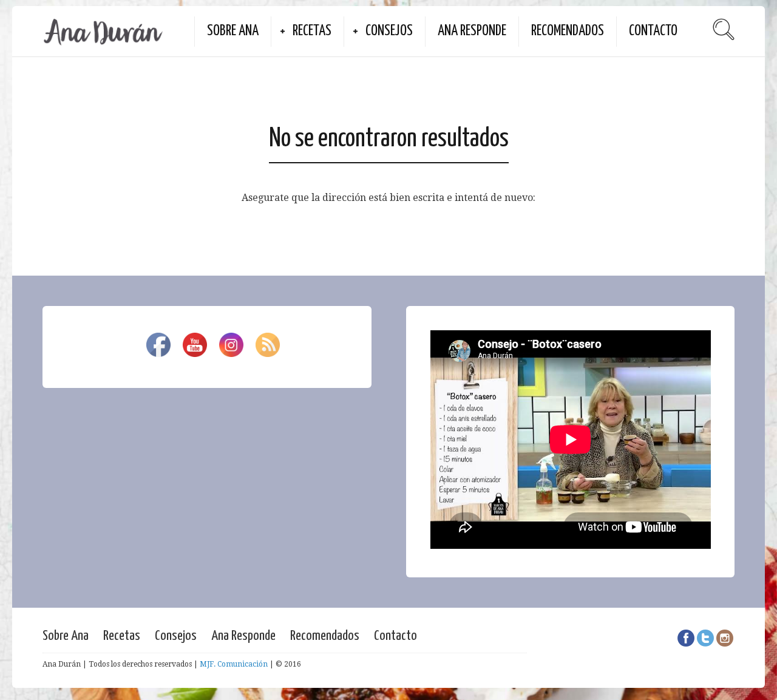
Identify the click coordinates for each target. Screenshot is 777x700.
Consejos (389, 31)
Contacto (653, 31)
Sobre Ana (233, 31)
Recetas (312, 31)
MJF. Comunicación (234, 664)
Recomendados (567, 31)
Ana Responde (472, 31)
